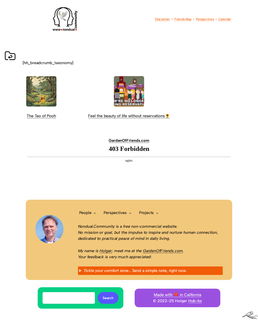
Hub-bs (195, 300)
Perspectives (205, 19)
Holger (106, 250)
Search (108, 298)
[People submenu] (95, 213)
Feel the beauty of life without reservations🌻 (129, 115)
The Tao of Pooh (41, 115)
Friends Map (182, 19)
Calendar (224, 19)
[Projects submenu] (157, 213)
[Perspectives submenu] (130, 213)
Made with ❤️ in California (177, 294)
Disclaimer (162, 19)
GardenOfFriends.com (129, 140)
